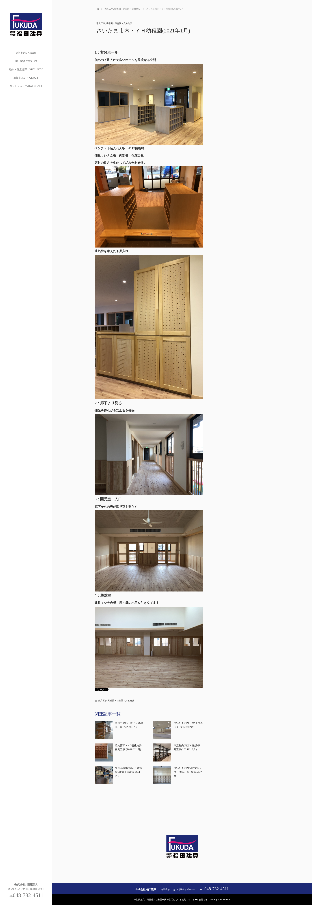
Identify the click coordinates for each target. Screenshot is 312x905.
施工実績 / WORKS (26, 61)
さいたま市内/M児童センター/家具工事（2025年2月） (188, 772)
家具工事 (100, 23)
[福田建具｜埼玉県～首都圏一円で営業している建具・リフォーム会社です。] (26, 36)
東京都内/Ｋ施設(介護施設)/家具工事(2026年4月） (128, 772)
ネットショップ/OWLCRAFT (26, 86)
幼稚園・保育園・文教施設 (119, 23)
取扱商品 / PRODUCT (26, 77)
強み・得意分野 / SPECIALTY (26, 69)
